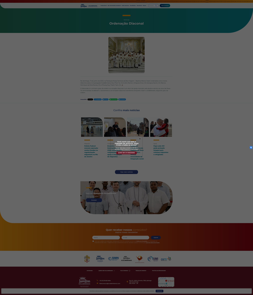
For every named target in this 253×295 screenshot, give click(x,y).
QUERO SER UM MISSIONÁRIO (126, 152)
